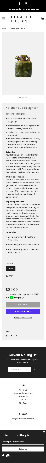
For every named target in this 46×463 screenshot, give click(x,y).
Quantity (9, 276)
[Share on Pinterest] (16, 335)
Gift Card (23, 403)
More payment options (23, 318)
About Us (23, 390)
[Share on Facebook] (7, 335)
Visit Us (23, 399)
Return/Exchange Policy (23, 393)
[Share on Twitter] (11, 335)
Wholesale (23, 396)
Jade (10, 268)
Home (4, 29)
